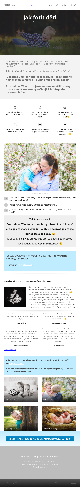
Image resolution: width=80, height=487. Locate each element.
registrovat (25, 265)
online (64, 5)
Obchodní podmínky (40, 467)
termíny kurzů (52, 5)
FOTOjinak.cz (11, 5)
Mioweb (73, 483)
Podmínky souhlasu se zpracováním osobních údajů (39, 464)
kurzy (40, 5)
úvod (33, 5)
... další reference (10, 350)
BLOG (73, 5)
